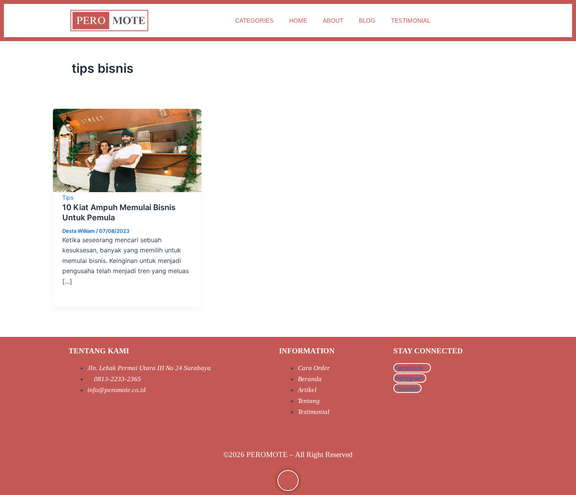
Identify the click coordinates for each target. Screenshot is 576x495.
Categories (254, 20)
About (333, 20)
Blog (367, 20)
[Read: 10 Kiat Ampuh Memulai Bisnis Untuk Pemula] (127, 150)
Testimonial (410, 20)
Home (298, 20)
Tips (67, 197)
